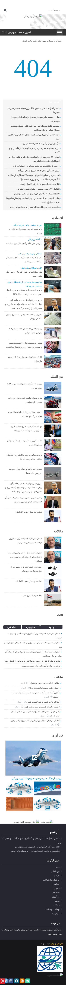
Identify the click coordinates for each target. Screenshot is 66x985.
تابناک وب (45, 943)
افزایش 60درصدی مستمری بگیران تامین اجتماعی (38, 189)
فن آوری (57, 735)
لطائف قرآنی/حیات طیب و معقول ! (44, 683)
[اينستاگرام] (25, 4)
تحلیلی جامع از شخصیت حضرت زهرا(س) (41, 707)
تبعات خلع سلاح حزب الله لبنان (28, 512)
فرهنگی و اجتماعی (51, 880)
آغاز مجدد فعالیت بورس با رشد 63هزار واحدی (39, 184)
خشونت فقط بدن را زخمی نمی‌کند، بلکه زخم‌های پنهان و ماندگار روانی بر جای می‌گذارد (25, 557)
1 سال (24, 688)
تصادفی (12, 627)
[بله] (40, 4)
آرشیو (54, 832)
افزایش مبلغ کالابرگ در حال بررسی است (24, 243)
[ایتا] (35, 4)
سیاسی (56, 884)
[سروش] (30, 4)
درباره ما (55, 913)
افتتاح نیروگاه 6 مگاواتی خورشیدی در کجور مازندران (36, 193)
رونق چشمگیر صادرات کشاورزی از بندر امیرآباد (38, 170)
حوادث (56, 875)
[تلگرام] (19, 4)
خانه (57, 867)
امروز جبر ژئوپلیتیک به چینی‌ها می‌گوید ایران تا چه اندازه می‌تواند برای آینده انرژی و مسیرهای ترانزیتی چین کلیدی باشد (23, 304)
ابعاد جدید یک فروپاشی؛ (32, 595)
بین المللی (56, 376)
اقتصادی (57, 218)
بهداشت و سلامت (52, 909)
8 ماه (23, 683)
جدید (51, 627)
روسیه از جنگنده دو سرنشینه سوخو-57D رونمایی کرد (36, 166)
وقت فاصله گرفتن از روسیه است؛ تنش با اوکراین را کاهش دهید (32, 661)
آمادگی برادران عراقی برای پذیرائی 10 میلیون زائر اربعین (35, 720)
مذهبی (58, 676)
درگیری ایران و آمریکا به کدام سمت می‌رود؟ (40, 143)
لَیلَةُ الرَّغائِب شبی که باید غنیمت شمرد (42, 702)
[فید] (46, 4)
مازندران (55, 888)
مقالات (58, 531)
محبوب (31, 627)
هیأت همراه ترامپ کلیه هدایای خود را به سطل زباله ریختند (34, 207)
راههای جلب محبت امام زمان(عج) (44, 688)
